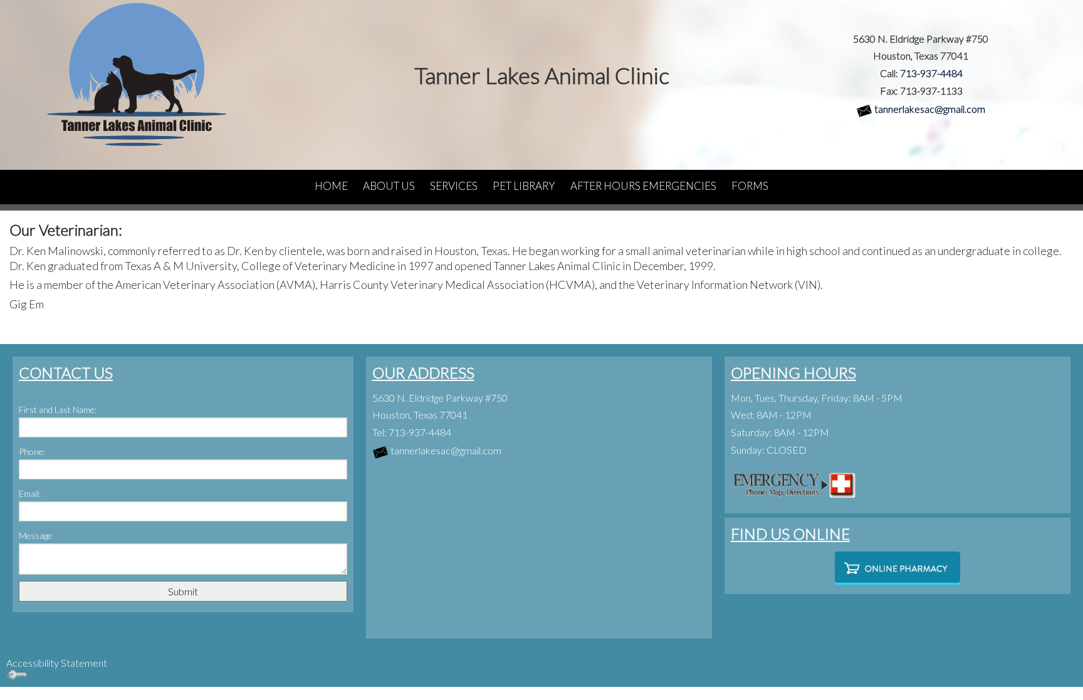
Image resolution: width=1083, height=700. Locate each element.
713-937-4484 (931, 73)
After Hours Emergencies (643, 185)
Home (331, 185)
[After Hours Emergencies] (793, 483)
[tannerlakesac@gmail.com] (864, 109)
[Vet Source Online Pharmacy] (897, 568)
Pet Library (524, 185)
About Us (389, 185)
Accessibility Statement (56, 663)
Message (35, 535)
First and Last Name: (58, 409)
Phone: (32, 451)
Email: (30, 493)
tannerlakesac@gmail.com (929, 109)
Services (454, 185)
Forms (749, 185)
